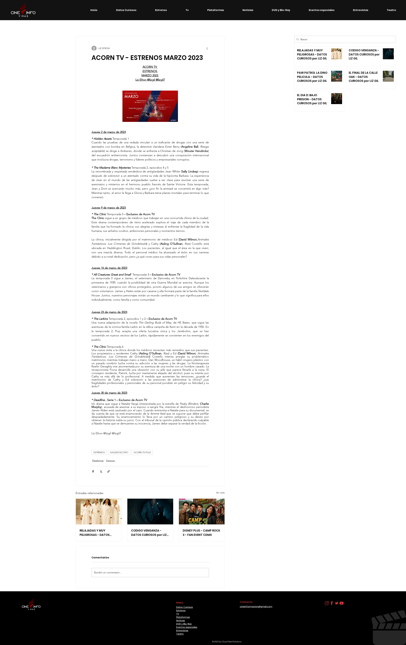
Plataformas (195, 26)
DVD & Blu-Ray (97, 26)
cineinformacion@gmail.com (256, 606)
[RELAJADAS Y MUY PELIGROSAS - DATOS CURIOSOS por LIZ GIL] (99, 511)
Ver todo (220, 492)
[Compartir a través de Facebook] (93, 471)
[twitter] (337, 603)
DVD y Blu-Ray (184, 623)
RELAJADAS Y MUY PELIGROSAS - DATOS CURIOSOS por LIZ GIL (95, 533)
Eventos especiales (136, 26)
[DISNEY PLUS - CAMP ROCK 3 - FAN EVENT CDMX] (202, 511)
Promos (166, 26)
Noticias (56, 26)
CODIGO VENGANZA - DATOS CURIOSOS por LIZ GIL (149, 533)
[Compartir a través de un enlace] (108, 471)
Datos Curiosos (75, 26)
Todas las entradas (21, 26)
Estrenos (41, 26)
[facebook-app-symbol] (332, 603)
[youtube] (342, 603)
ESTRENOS (99, 452)
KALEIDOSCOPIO (119, 452)
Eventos (116, 26)
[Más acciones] (207, 48)
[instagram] (327, 603)
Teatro (179, 26)
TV (153, 26)
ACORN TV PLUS (142, 452)
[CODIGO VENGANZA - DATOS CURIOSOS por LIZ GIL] (150, 511)
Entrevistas (213, 26)
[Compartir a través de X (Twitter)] (100, 471)
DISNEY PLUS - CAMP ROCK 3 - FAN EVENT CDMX (201, 533)
